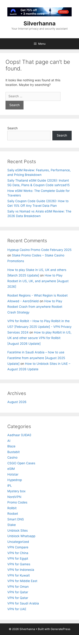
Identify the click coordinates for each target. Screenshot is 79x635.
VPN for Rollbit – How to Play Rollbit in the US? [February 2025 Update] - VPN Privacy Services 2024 (39, 326)
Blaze (11, 446)
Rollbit (12, 508)
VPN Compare (17, 547)
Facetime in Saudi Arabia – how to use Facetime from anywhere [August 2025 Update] (36, 357)
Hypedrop (14, 480)
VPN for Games (18, 564)
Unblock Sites (17, 530)
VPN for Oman (18, 586)
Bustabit (13, 452)
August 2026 (16, 402)
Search (12, 128)
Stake (11, 525)
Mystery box (16, 491)
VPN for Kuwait (18, 575)
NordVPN (14, 497)
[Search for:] (33, 96)
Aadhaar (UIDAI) (19, 435)
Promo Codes (17, 502)
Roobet (12, 513)
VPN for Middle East (22, 581)
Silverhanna (39, 23)
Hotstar (12, 474)
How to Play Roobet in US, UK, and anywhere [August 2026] (38, 281)
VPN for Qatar (17, 592)
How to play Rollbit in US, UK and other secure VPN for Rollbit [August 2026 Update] (39, 338)
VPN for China (17, 553)
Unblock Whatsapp (21, 536)
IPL (9, 485)
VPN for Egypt (17, 558)
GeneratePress (60, 629)
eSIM (11, 469)
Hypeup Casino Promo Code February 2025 (39, 250)
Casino (12, 457)
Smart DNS (15, 519)
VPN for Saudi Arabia (23, 603)
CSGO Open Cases (21, 463)
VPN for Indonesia (20, 570)
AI (8, 441)
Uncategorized (18, 542)
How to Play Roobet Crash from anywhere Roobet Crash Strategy (34, 306)
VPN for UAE (16, 609)
